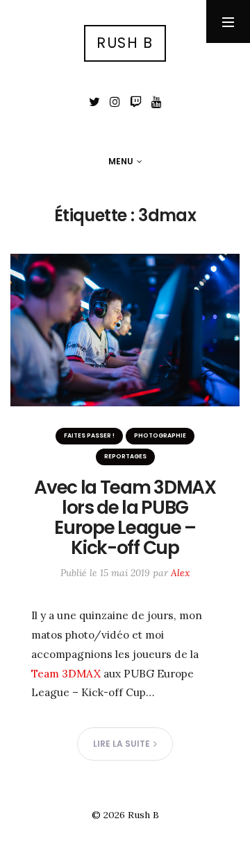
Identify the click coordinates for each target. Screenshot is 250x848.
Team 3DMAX (66, 673)
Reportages (125, 456)
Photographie (160, 435)
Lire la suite (121, 744)
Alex (180, 572)
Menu (120, 161)
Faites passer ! (89, 435)
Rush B (125, 43)
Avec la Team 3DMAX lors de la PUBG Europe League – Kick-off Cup (124, 517)
